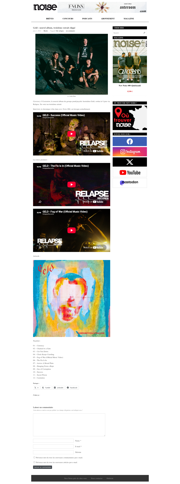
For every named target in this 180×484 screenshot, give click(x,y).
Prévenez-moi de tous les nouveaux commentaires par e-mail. (59, 457)
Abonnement (108, 18)
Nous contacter (96, 478)
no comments (70, 31)
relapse (61, 31)
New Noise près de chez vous (75, 478)
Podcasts (87, 18)
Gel (57, 31)
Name (77, 440)
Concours (68, 18)
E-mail (77, 446)
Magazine (129, 18)
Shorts (46, 31)
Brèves (50, 18)
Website (78, 452)
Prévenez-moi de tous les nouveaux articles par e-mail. (57, 462)
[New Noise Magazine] (45, 7)
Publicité (110, 478)
